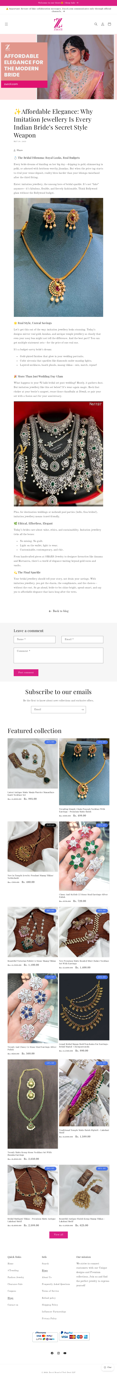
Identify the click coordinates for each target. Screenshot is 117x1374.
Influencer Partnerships (54, 1312)
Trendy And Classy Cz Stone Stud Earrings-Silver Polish (32, 1048)
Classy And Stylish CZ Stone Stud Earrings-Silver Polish (83, 895)
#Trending (13, 1271)
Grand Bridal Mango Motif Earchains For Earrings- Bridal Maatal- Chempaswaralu (84, 1045)
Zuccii (51, 1372)
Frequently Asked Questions (56, 1284)
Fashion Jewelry (16, 1277)
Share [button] (20, 150)
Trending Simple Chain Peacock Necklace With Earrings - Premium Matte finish (82, 810)
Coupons (12, 1291)
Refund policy (49, 1298)
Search (45, 1264)
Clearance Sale (15, 1284)
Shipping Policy (50, 1305)
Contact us (13, 1305)
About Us (46, 1277)
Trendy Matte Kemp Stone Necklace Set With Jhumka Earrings (30, 1153)
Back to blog (61, 611)
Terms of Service (50, 1291)
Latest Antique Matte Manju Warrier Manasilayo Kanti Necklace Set (31, 793)
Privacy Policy (49, 1319)
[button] (6, 24)
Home (10, 1264)
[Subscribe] (82, 709)
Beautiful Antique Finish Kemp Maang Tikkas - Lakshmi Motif (82, 1220)
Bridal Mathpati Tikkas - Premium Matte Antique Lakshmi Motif (32, 1220)
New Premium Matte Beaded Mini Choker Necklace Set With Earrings (84, 962)
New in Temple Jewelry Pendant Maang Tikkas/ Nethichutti (31, 876)
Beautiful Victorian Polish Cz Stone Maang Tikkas (32, 961)
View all (58, 1235)
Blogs (10, 1298)
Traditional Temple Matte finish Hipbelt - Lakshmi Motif (84, 1131)
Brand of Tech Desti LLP (65, 1372)
